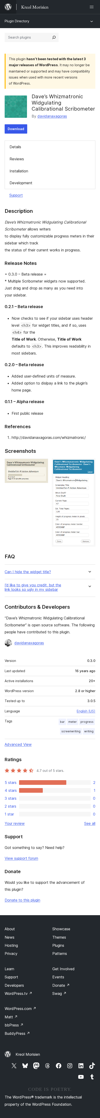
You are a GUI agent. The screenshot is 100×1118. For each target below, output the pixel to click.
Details (15, 147)
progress (86, 721)
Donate (61, 985)
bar (62, 721)
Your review (15, 823)
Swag (59, 993)
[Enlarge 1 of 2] (42, 465)
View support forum (21, 858)
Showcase (61, 929)
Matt (11, 1017)
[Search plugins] (54, 37)
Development (21, 183)
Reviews (17, 159)
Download (16, 129)
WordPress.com (20, 1008)
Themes (59, 937)
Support (16, 195)
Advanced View (18, 744)
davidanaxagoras (52, 116)
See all (89, 823)
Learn (9, 969)
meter (72, 721)
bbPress (14, 1025)
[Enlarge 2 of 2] (89, 465)
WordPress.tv (18, 993)
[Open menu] (92, 7)
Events (58, 977)
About (10, 929)
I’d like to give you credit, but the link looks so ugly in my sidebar (33, 587)
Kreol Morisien (28, 1054)
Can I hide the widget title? (28, 572)
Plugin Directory (17, 21)
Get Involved (63, 969)
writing (88, 731)
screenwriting (70, 731)
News (9, 937)
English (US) (86, 711)
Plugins (58, 945)
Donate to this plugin (22, 900)
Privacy (11, 953)
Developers (14, 985)
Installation (19, 171)
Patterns (59, 953)
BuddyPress (17, 1033)
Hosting (11, 945)
